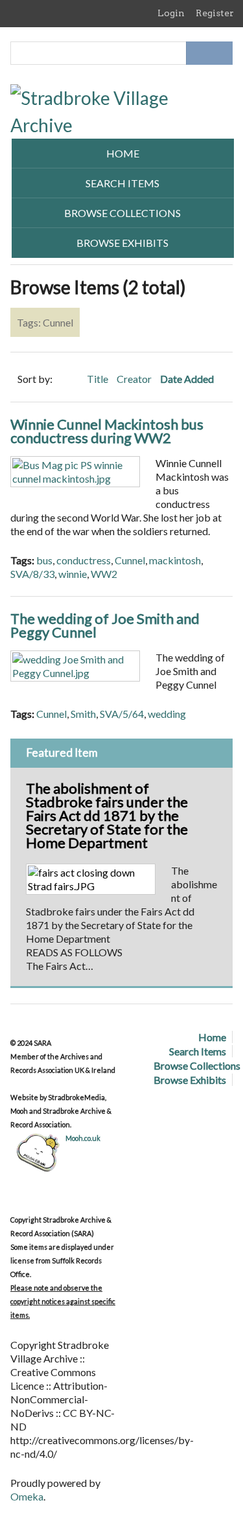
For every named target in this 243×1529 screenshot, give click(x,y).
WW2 (104, 574)
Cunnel (130, 560)
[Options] (197, 53)
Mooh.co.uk (82, 1138)
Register (215, 13)
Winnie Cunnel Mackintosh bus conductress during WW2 (106, 430)
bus (44, 560)
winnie (72, 574)
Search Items (122, 183)
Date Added (188, 379)
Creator (135, 379)
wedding (167, 713)
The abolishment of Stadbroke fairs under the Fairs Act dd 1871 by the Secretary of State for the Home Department (107, 815)
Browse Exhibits (122, 242)
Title (98, 379)
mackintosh (175, 560)
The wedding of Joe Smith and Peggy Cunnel (105, 625)
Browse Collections (122, 213)
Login (171, 13)
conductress (83, 560)
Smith (83, 713)
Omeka (26, 1496)
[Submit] (221, 53)
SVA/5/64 (122, 713)
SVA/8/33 (32, 574)
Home (122, 153)
